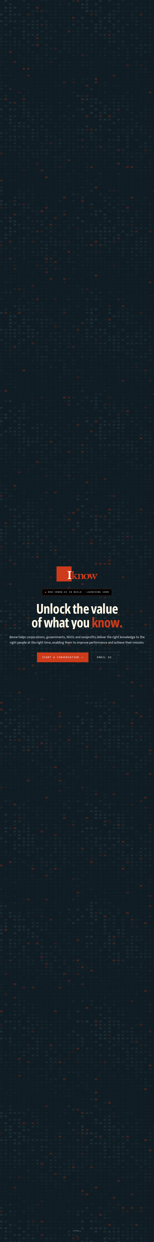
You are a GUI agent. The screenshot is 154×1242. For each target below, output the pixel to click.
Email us (104, 657)
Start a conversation (62, 657)
